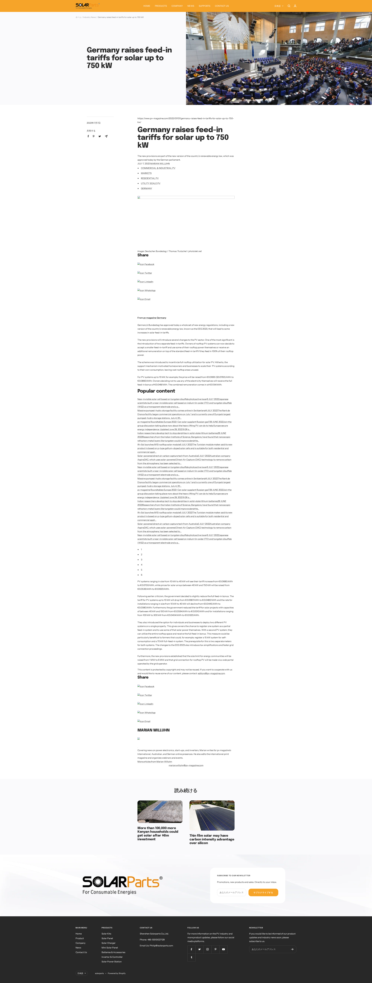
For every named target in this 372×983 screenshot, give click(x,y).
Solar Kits (106, 933)
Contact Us (81, 952)
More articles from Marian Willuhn (154, 761)
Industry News (89, 17)
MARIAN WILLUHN (160, 163)
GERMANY (146, 188)
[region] (171, 310)
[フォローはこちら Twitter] (199, 949)
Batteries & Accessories (113, 952)
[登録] (292, 949)
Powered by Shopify (117, 973)
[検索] (289, 6)
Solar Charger (109, 943)
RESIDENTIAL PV (150, 178)
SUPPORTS (204, 6)
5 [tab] (141, 569)
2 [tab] (141, 554)
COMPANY (177, 6)
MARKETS (146, 173)
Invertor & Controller (112, 957)
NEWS (190, 6)
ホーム (78, 17)
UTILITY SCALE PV (150, 183)
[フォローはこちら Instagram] (207, 949)
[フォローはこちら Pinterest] (215, 949)
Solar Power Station (112, 961)
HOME (146, 6)
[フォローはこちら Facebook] (191, 949)
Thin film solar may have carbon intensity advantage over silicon (211, 839)
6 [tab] (141, 574)
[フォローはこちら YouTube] (223, 949)
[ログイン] (295, 6)
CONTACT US (222, 6)
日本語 (277, 6)
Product (80, 938)
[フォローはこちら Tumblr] (191, 957)
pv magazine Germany (154, 317)
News (78, 947)
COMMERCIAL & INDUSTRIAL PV (158, 168)
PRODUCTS (161, 6)
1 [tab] (141, 549)
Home (79, 933)
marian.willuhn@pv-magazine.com (186, 765)
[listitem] (88, 136)
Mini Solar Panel (110, 947)
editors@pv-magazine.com (211, 673)
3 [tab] (141, 559)
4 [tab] (141, 564)
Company (80, 943)
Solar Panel (107, 938)
